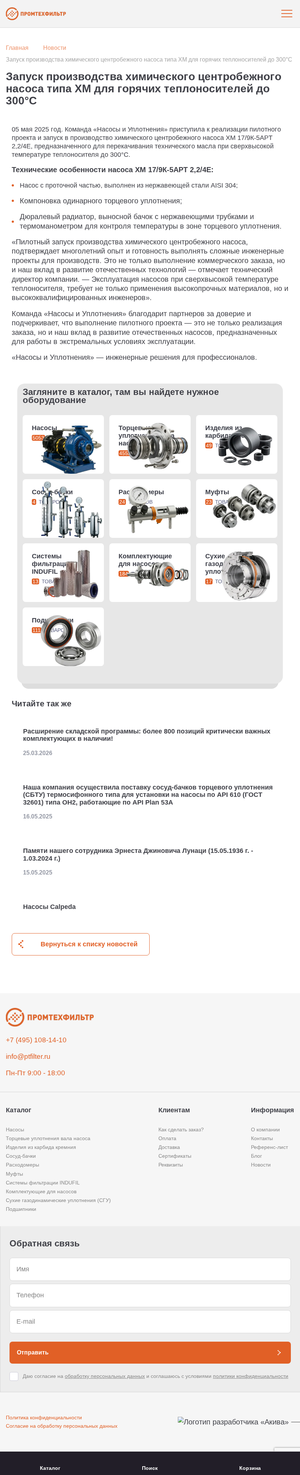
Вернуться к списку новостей (89, 944)
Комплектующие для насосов (41, 1191)
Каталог (50, 1468)
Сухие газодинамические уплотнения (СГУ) (58, 1200)
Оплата (167, 1138)
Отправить (33, 1352)
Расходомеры (22, 1165)
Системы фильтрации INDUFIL (43, 1183)
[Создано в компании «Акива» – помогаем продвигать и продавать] (236, 1422)
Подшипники (21, 1209)
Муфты (14, 1174)
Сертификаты (174, 1156)
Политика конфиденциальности (44, 1417)
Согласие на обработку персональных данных (61, 1426)
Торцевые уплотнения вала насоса (48, 1138)
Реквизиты (170, 1165)
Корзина (250, 1468)
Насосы (15, 1129)
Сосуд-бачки (21, 1156)
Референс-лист (269, 1147)
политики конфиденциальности (250, 1376)
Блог (256, 1156)
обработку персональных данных (105, 1376)
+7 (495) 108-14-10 (36, 1040)
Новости (54, 48)
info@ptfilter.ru (28, 1056)
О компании (265, 1129)
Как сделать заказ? (181, 1129)
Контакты (262, 1138)
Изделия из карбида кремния (41, 1147)
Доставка (169, 1147)
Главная (17, 48)
